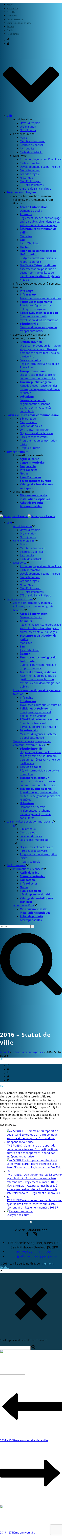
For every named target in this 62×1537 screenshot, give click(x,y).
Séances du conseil (31, 145)
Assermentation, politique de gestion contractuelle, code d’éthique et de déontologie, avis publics (40, 273)
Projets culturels (30, 448)
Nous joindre (28, 130)
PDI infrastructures (32, 185)
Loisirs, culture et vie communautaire (33, 415)
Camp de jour (28, 422)
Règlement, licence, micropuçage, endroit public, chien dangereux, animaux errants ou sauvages (41, 219)
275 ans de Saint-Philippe (35, 188)
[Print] (1, 1086)
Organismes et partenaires (36, 433)
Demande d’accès (34, 208)
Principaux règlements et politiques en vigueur (36, 305)
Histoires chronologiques (27, 1052)
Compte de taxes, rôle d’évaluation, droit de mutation (39, 316)
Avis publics (27, 148)
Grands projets (29, 174)
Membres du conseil (32, 141)
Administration (22, 526)
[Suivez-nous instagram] (35, 1235)
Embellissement (30, 170)
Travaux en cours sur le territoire (40, 296)
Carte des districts (31, 152)
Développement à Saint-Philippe (40, 167)
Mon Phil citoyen (30, 181)
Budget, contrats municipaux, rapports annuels (38, 256)
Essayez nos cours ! (19, 1215)
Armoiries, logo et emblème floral (41, 159)
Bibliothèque (28, 418)
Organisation (28, 126)
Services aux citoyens (21, 192)
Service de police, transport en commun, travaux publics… (32, 743)
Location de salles (31, 426)
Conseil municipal (24, 541)
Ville (10, 116)
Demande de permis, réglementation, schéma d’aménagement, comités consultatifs (35, 404)
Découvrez (19, 562)
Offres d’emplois (30, 123)
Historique (26, 177)
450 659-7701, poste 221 (34, 1251)
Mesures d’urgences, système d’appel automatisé (38, 327)
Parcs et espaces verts (34, 437)
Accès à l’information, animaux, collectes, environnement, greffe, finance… (33, 606)
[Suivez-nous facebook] (27, 1235)
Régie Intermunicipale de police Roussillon (39, 363)
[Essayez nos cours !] (20, 1211)
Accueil (4, 1052)
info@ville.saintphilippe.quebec (34, 1256)
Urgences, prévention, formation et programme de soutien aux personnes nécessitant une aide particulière (40, 349)
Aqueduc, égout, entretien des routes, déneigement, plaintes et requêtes (40, 387)
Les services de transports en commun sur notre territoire (38, 374)
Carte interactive (30, 163)
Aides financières (23, 905)
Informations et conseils (28, 869)
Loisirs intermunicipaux (34, 429)
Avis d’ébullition (29, 241)
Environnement (17, 451)
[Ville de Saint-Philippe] (27, 516)
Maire (23, 137)
